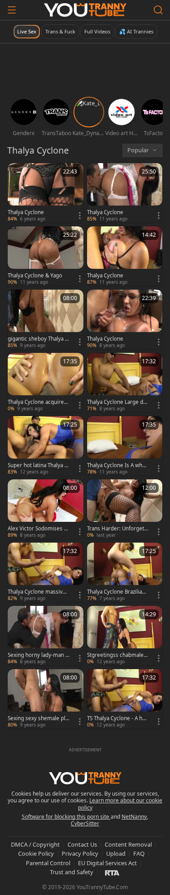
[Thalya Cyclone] (45, 193)
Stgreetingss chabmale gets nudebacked (117, 655)
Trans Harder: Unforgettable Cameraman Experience (118, 528)
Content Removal (128, 844)
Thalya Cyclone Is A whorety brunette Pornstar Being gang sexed (117, 465)
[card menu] (79, 215)
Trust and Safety (71, 872)
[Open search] (158, 10)
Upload (116, 853)
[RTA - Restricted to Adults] (112, 872)
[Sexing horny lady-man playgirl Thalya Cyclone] (45, 635)
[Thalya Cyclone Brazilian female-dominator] (125, 572)
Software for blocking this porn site (66, 816)
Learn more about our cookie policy (120, 804)
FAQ (139, 853)
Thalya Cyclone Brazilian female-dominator (117, 592)
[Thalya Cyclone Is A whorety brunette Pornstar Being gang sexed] (125, 446)
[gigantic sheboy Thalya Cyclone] (45, 319)
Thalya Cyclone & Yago (35, 275)
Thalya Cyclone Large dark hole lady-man (117, 402)
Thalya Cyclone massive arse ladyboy (37, 592)
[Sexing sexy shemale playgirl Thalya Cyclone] (45, 699)
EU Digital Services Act (107, 863)
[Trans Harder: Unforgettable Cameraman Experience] (125, 509)
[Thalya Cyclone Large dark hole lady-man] (125, 382)
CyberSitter (85, 823)
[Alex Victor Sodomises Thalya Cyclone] (45, 509)
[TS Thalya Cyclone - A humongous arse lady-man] (125, 699)
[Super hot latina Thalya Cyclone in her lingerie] (45, 446)
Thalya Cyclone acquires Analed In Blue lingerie (37, 402)
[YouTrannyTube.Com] (85, 10)
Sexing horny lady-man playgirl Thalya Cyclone (38, 655)
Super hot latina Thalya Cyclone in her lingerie (38, 465)
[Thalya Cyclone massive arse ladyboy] (45, 572)
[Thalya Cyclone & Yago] (45, 256)
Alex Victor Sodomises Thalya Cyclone (37, 528)
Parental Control (48, 863)
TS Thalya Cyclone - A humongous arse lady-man (117, 718)
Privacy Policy (80, 853)
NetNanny (134, 816)
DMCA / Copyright (35, 844)
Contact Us (82, 844)
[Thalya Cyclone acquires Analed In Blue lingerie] (45, 382)
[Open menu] (12, 10)
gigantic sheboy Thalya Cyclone (38, 339)
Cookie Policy (36, 853)
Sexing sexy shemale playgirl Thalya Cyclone (38, 718)
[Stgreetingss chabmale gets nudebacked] (125, 635)
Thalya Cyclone (26, 212)
